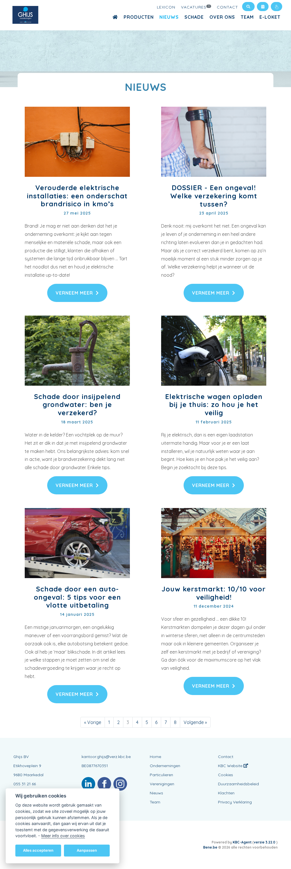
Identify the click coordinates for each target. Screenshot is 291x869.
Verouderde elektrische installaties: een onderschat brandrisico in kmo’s (77, 195)
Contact (227, 7)
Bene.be (210, 847)
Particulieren (161, 774)
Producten (139, 17)
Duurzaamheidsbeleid (238, 783)
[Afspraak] (263, 6)
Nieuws (169, 17)
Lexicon (166, 7)
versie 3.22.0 (265, 842)
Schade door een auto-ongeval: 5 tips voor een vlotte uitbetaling (77, 597)
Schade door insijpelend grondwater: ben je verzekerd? (77, 404)
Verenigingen (162, 783)
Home (155, 756)
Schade (194, 17)
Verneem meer (74, 293)
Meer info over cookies (63, 835)
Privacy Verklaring (235, 802)
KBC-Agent (242, 842)
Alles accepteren (38, 850)
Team (247, 17)
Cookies (225, 774)
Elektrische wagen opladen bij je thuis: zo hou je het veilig (214, 404)
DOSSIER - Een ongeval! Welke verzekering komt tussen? (213, 195)
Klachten (226, 792)
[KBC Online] (276, 6)
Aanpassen (87, 850)
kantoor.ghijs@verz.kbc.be (106, 756)
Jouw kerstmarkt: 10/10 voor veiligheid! (214, 593)
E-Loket (269, 17)
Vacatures (195, 7)
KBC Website (231, 765)
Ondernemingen (165, 765)
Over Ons (222, 17)
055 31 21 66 (24, 783)
